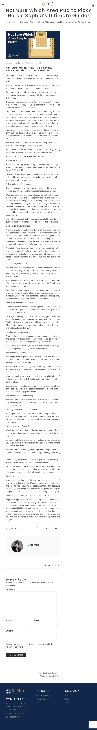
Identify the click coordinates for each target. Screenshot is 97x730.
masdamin (33, 545)
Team (67, 699)
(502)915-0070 (18, 713)
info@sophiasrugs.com (20, 710)
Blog (66, 702)
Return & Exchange (42, 695)
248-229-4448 (15, 717)
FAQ (37, 702)
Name (9, 621)
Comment (11, 589)
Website (9, 631)
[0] (93, 6)
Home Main (11, 22)
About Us (68, 695)
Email (37, 621)
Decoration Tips (26, 22)
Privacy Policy (40, 699)
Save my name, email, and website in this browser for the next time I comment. (29, 645)
